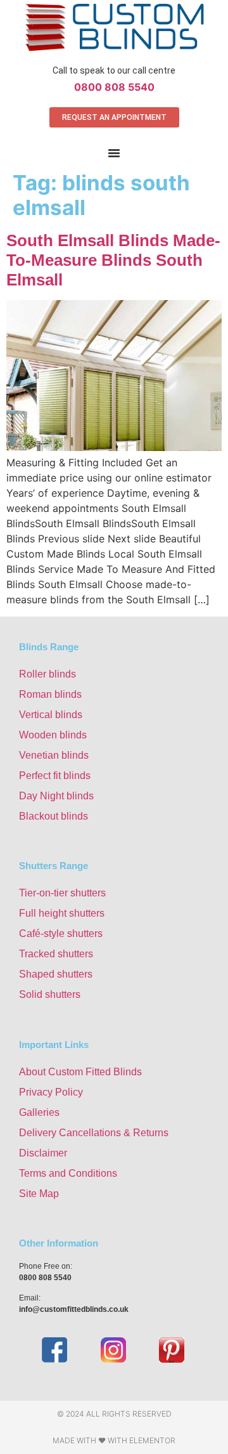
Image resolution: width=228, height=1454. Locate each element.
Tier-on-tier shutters (62, 892)
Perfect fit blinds (55, 775)
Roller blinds (47, 674)
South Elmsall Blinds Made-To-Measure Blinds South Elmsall (113, 260)
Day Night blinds (56, 795)
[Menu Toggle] (114, 153)
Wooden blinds (53, 735)
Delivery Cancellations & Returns (93, 1132)
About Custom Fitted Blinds (80, 1071)
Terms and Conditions (68, 1173)
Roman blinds (50, 694)
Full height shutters (61, 913)
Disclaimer (43, 1153)
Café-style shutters (61, 933)
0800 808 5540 (114, 87)
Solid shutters (49, 994)
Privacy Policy (51, 1092)
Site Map (39, 1193)
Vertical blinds (50, 714)
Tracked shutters (56, 953)
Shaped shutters (55, 974)
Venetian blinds (54, 755)
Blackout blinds (53, 816)
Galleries (39, 1112)
